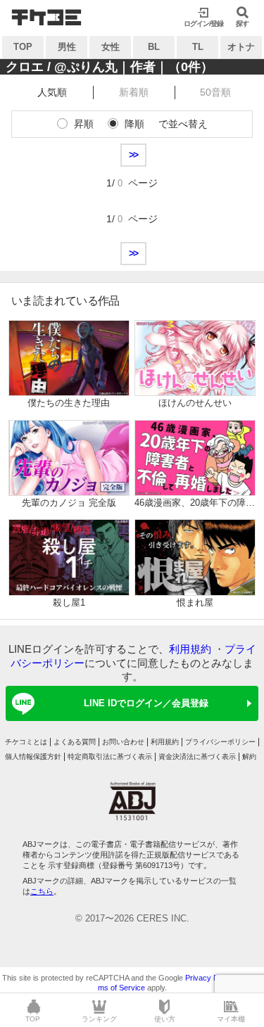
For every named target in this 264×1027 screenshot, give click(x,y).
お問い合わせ (123, 742)
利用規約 (190, 649)
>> (134, 154)
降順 (134, 123)
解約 (249, 756)
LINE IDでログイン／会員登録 (146, 703)
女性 (110, 47)
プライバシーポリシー (220, 742)
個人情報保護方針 (33, 756)
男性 (67, 47)
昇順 (84, 123)
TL (197, 47)
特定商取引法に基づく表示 (110, 756)
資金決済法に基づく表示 (197, 756)
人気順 (52, 92)
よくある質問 (75, 742)
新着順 (134, 92)
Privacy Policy (209, 978)
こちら (42, 891)
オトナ (241, 47)
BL (154, 47)
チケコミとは (26, 742)
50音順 (215, 92)
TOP (22, 47)
